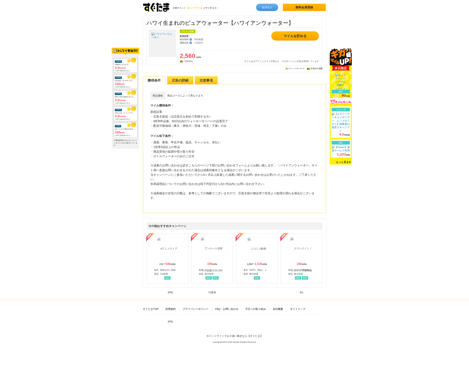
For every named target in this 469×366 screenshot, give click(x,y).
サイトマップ (297, 308)
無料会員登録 (304, 7)
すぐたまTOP (150, 308)
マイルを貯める (295, 36)
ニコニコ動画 (257, 258)
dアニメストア (167, 258)
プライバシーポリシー (195, 308)
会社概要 (278, 308)
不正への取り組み (255, 308)
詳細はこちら (341, 122)
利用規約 (170, 308)
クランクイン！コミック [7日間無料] (301, 258)
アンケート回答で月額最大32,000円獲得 (212, 258)
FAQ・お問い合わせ (226, 308)
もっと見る (342, 162)
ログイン (267, 7)
